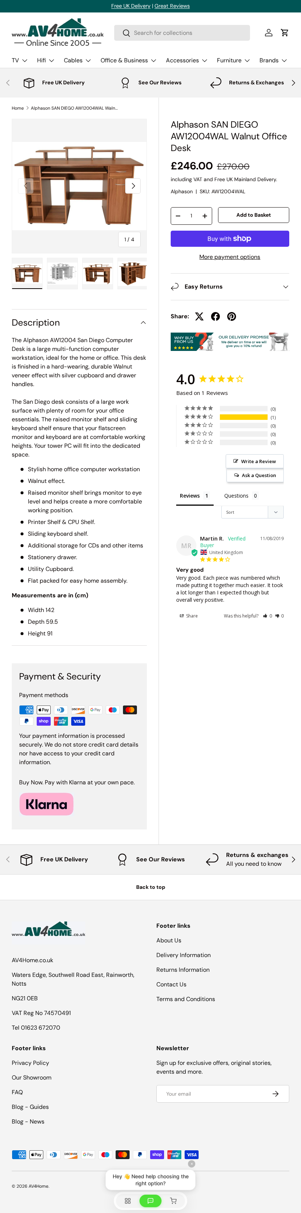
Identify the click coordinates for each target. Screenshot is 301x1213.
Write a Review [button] (258, 461)
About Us (168, 940)
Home (18, 108)
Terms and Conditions (185, 999)
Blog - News (28, 1121)
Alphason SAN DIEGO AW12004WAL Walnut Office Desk (75, 108)
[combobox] (182, 33)
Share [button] (191, 616)
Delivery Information (183, 955)
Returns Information (183, 970)
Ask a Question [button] (259, 475)
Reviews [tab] (190, 495)
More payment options (229, 257)
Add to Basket (253, 215)
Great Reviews (172, 6)
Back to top (150, 887)
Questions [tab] (236, 495)
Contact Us (171, 984)
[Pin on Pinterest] (232, 316)
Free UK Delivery (130, 6)
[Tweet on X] (199, 316)
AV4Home (38, 1186)
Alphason (182, 191)
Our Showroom (31, 1077)
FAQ (17, 1092)
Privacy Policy (30, 1063)
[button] (285, 33)
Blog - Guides (30, 1107)
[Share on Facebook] (215, 316)
